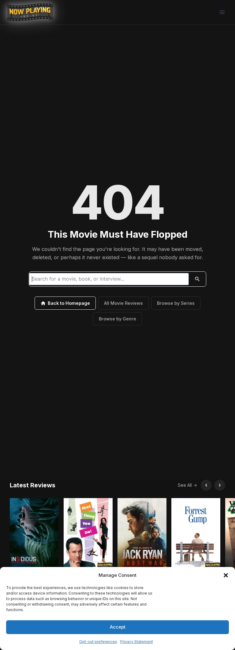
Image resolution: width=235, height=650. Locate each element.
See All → (187, 485)
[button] (226, 575)
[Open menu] (222, 12)
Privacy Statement (136, 641)
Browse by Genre (117, 318)
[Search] (197, 279)
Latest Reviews (32, 485)
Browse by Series (176, 303)
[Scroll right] (219, 485)
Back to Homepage (69, 303)
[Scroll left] (206, 485)
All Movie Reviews (123, 303)
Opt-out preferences (98, 641)
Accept (117, 627)
